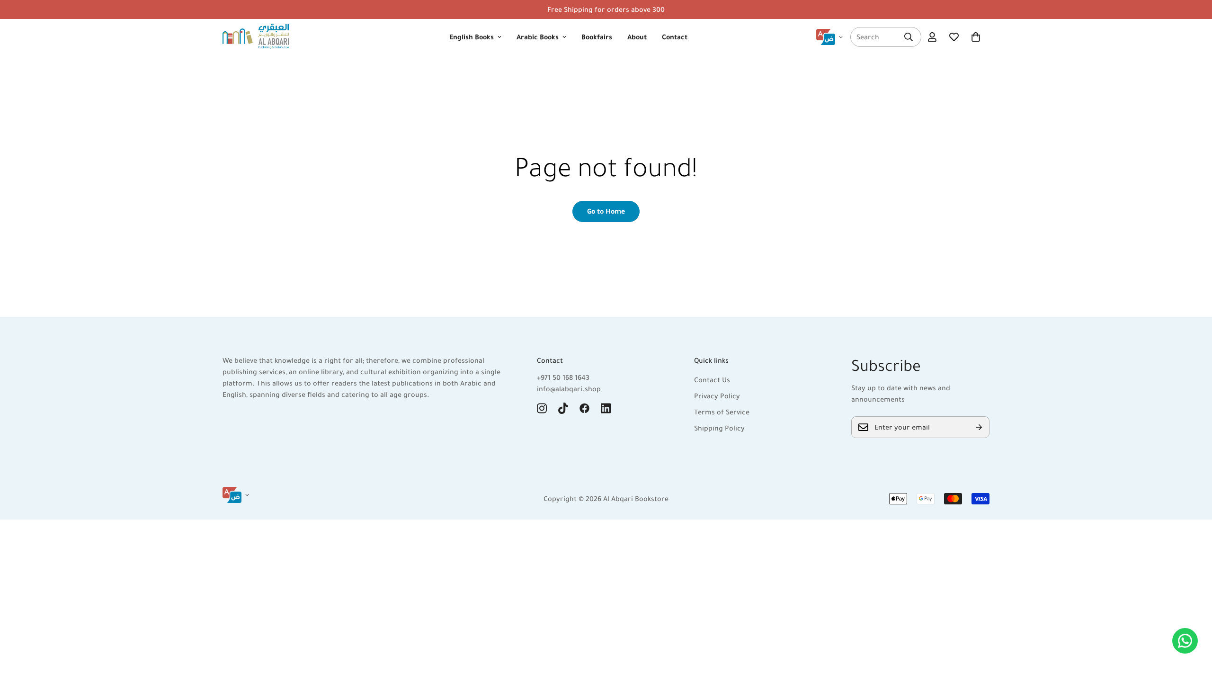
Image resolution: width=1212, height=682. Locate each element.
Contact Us (712, 380)
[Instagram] (542, 408)
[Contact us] (1185, 641)
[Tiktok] (563, 408)
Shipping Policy (719, 428)
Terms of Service (721, 412)
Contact (674, 37)
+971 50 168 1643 (563, 377)
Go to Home (606, 211)
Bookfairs (596, 37)
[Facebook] (584, 408)
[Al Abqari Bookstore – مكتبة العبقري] (256, 37)
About (637, 37)
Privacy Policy (717, 396)
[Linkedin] (606, 408)
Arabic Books (538, 37)
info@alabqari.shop (569, 389)
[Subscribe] (979, 427)
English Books (471, 37)
